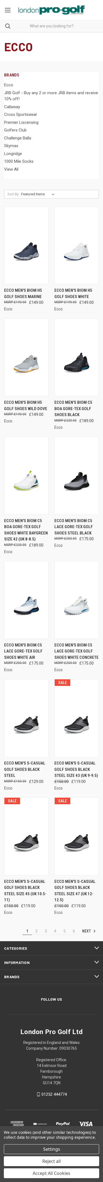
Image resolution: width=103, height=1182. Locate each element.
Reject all (51, 1161)
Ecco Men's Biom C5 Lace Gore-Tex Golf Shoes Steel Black (73, 527)
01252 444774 (54, 1094)
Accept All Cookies (51, 1173)
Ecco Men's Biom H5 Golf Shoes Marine (23, 293)
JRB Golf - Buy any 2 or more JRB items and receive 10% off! (51, 96)
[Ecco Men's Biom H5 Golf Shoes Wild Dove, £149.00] (26, 357)
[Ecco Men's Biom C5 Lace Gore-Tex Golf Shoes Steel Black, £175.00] (76, 476)
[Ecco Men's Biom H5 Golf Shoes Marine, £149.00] (26, 245)
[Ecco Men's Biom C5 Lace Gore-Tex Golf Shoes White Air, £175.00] (26, 600)
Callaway (12, 106)
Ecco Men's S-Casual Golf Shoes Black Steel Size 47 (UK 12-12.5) (75, 891)
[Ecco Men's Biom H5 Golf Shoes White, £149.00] (76, 245)
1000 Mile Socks (19, 161)
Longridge (13, 153)
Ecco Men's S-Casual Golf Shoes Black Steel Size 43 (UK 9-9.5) (76, 769)
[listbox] (38, 194)
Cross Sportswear (20, 114)
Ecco (8, 84)
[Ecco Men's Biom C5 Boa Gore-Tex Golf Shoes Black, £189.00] (76, 357)
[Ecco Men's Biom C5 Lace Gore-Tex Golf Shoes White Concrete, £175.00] (76, 600)
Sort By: (13, 194)
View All (11, 169)
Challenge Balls (17, 138)
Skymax (11, 145)
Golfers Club (15, 130)
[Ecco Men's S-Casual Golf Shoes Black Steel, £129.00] (26, 718)
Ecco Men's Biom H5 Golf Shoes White (73, 293)
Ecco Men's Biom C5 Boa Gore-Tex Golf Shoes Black (73, 408)
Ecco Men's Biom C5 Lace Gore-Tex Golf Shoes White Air (23, 651)
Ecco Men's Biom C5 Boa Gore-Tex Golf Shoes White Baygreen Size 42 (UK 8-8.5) (26, 530)
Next (87, 931)
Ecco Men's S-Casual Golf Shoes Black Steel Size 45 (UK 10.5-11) (25, 891)
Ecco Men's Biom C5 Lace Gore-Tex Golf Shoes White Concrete (76, 651)
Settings (51, 1149)
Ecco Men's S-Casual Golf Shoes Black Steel (24, 769)
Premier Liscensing (21, 122)
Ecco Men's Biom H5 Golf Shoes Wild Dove (25, 405)
